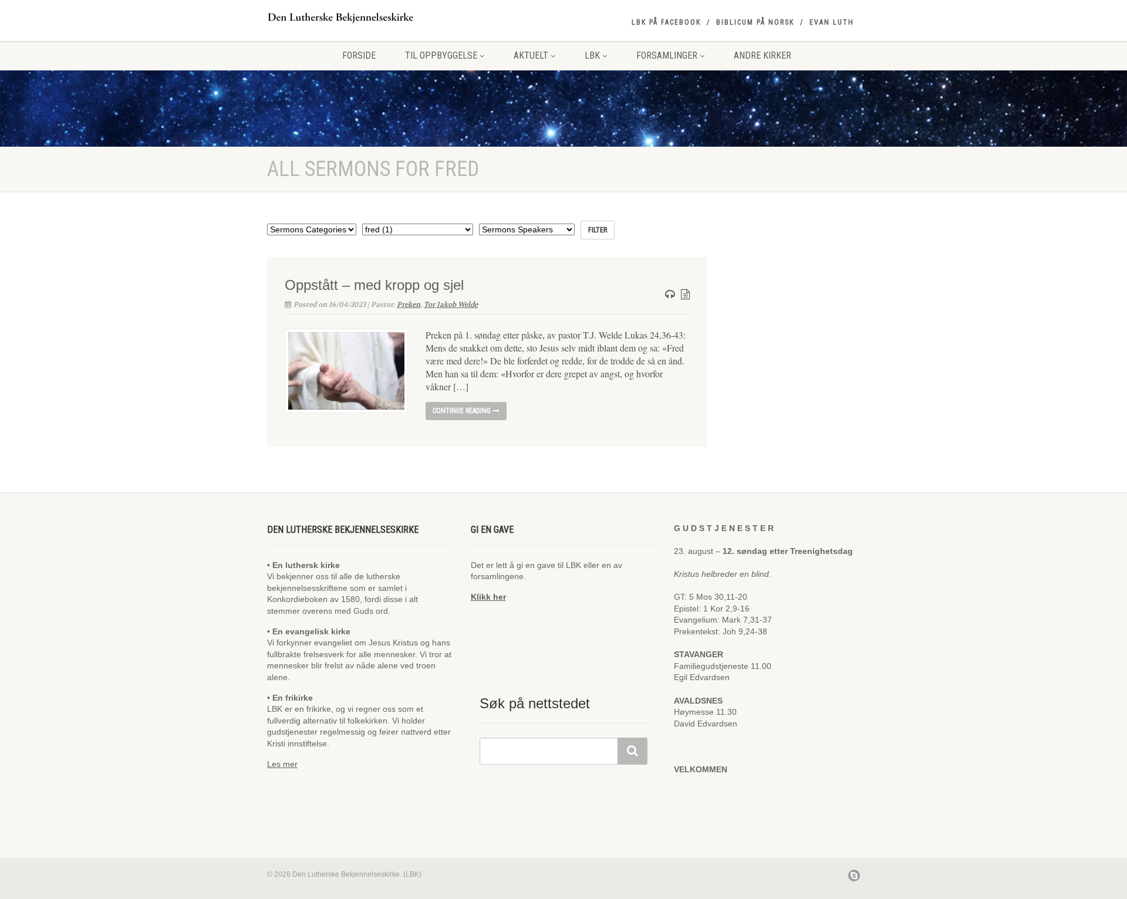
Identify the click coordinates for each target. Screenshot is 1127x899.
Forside (359, 55)
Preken (408, 304)
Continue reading (462, 411)
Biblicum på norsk (755, 22)
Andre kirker (762, 55)
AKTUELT (531, 55)
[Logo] (360, 17)
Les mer (282, 764)
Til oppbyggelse (441, 55)
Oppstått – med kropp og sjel (374, 285)
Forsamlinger (666, 55)
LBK (592, 55)
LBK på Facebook (666, 22)
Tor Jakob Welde (451, 304)
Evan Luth (831, 22)
